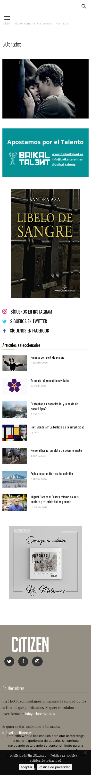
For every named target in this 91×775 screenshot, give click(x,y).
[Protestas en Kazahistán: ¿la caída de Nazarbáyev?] (14, 409)
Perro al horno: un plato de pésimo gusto (56, 450)
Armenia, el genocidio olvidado (50, 380)
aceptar (26, 767)
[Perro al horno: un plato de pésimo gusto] (14, 456)
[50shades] (45, 117)
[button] (84, 6)
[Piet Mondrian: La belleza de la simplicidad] (14, 433)
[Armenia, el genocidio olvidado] (14, 386)
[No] (85, 752)
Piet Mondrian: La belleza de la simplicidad (57, 426)
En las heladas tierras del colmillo (52, 473)
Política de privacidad (54, 767)
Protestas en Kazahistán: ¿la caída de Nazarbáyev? (54, 406)
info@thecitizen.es (40, 713)
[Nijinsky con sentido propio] (14, 363)
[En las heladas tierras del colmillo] (14, 479)
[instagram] (37, 661)
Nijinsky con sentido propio (47, 357)
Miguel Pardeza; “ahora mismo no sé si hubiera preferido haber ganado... (55, 499)
